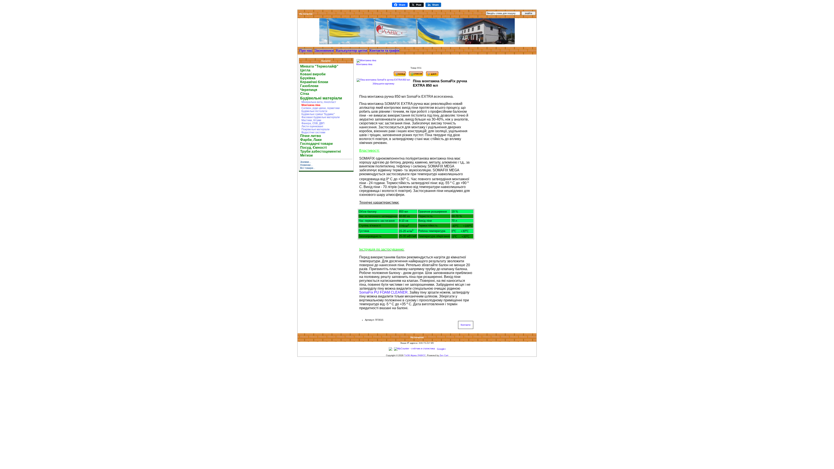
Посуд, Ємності (313, 147)
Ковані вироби (313, 74)
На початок (306, 14)
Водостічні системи (312, 132)
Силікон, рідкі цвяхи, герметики (320, 108)
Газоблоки (309, 86)
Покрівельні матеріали (314, 129)
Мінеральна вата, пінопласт (318, 102)
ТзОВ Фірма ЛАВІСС (415, 355)
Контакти (465, 325)
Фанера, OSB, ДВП (312, 123)
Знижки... (305, 161)
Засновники (324, 50)
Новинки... (306, 165)
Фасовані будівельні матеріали (320, 117)
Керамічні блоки (314, 82)
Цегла (305, 70)
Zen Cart (444, 355)
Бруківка (307, 78)
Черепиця (308, 90)
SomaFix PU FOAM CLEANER (383, 292)
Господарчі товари (316, 143)
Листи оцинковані (311, 126)
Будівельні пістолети (313, 111)
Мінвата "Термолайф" (319, 66)
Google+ (441, 349)
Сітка (304, 94)
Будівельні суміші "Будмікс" (317, 114)
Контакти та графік (384, 50)
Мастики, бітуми (310, 120)
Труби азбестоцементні (320, 151)
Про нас (306, 50)
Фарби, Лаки (311, 140)
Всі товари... (307, 168)
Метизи (306, 155)
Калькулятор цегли (351, 50)
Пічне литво (310, 136)
